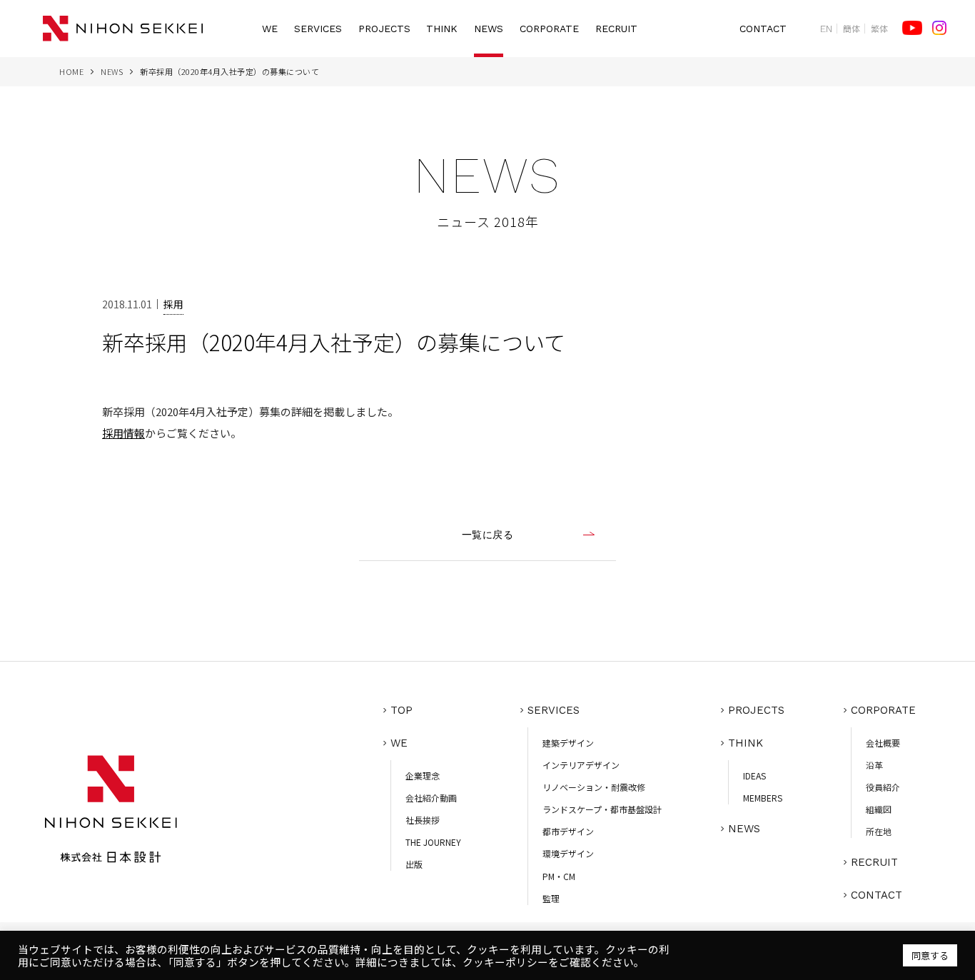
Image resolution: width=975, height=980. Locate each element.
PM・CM (558, 876)
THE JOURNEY (433, 842)
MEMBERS (762, 798)
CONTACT (763, 28)
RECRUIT (616, 28)
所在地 (878, 831)
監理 (551, 898)
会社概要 (883, 743)
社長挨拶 (422, 820)
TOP (401, 710)
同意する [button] (930, 955)
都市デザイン (568, 831)
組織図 (878, 809)
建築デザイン (568, 743)
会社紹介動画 (431, 798)
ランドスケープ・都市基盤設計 (602, 809)
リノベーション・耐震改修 (593, 787)
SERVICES (318, 28)
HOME (71, 71)
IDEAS (754, 775)
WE (270, 28)
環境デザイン (568, 853)
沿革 (874, 765)
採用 (173, 304)
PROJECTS (384, 28)
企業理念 (422, 775)
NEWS (488, 28)
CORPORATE (549, 28)
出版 (414, 864)
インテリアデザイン (581, 765)
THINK (442, 28)
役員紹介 (883, 787)
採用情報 (123, 432)
